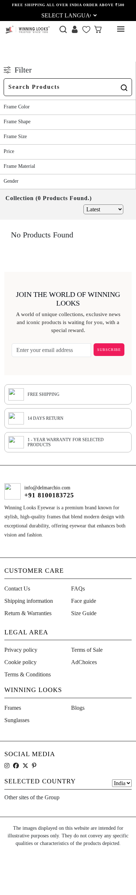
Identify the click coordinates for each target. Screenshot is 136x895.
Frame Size (15, 136)
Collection (26, 54)
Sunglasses (16, 720)
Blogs (78, 708)
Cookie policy (20, 662)
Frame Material (19, 166)
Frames (12, 708)
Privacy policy (20, 650)
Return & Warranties (27, 613)
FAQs (78, 588)
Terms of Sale (87, 650)
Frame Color (17, 106)
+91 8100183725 (49, 495)
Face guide (83, 601)
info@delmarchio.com (47, 487)
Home (10, 54)
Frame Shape (17, 121)
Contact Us (17, 588)
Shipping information (28, 601)
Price (9, 151)
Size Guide (83, 613)
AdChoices (84, 662)
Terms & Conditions (27, 674)
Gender (11, 181)
